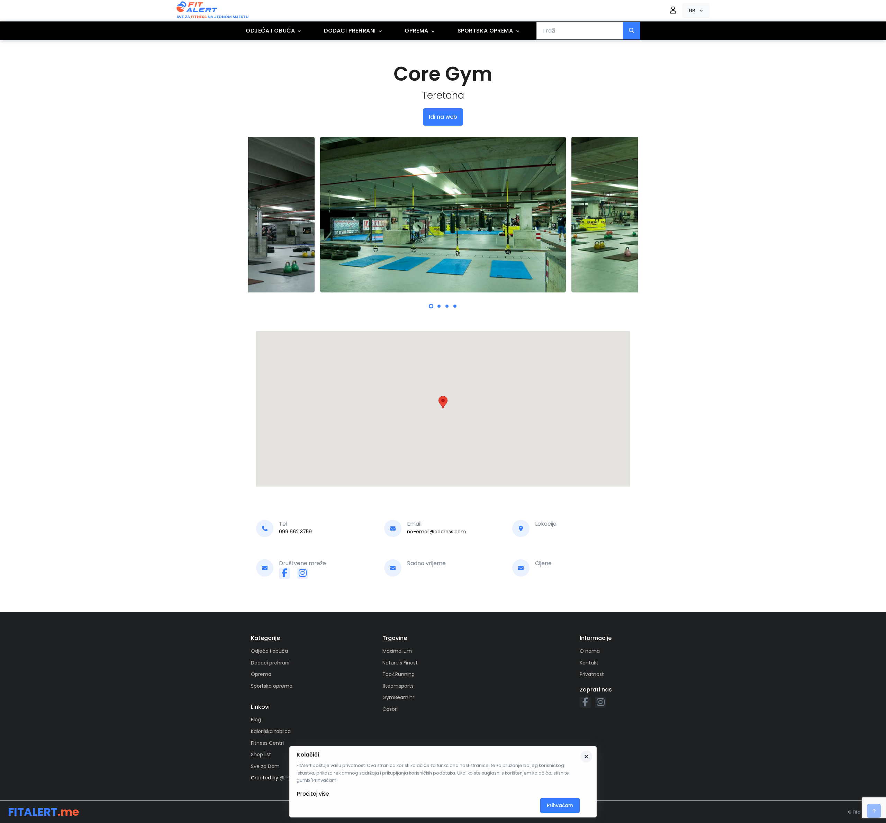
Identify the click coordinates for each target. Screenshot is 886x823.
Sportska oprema (485, 31)
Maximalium (397, 651)
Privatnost (592, 674)
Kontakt (589, 662)
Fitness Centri (267, 743)
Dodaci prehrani (350, 31)
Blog (256, 719)
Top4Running (398, 674)
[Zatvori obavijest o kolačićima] (586, 756)
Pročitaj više (313, 794)
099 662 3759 (295, 531)
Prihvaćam (560, 805)
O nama (590, 651)
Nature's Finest (400, 662)
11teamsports (398, 685)
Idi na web (443, 117)
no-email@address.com (436, 531)
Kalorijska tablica (271, 731)
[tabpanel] (443, 214)
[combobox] (579, 30)
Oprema (416, 31)
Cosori (390, 709)
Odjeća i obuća (270, 31)
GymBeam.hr (398, 697)
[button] (695, 10)
